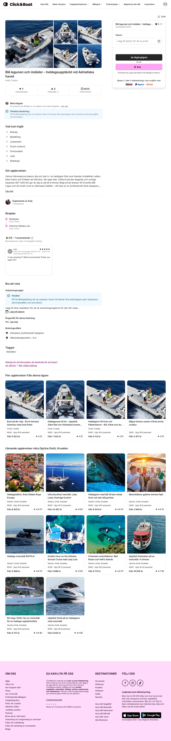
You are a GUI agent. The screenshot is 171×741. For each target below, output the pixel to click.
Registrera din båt (132, 4)
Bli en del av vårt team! (15, 716)
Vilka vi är (9, 684)
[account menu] (165, 4)
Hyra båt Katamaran (104, 710)
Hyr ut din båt (11, 694)
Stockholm (99, 681)
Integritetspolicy (12, 700)
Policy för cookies (13, 703)
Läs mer (9, 191)
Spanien (98, 697)
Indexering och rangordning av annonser (23, 719)
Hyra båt (44, 4)
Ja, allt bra (10, 365)
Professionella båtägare (15, 697)
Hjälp (7, 681)
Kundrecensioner (54, 700)
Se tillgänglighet (139, 57)
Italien (97, 694)
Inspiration (150, 4)
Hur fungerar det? (13, 687)
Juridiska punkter (13, 710)
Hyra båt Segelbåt (103, 704)
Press (7, 690)
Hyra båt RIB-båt (102, 713)
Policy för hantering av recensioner (20, 726)
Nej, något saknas (28, 365)
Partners (9, 713)
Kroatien (98, 687)
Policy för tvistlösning (14, 722)
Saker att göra (59, 4)
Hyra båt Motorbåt (103, 707)
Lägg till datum (17, 311)
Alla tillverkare (101, 720)
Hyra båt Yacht (101, 717)
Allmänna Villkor (12, 706)
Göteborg (99, 684)
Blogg (7, 729)
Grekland (99, 690)
